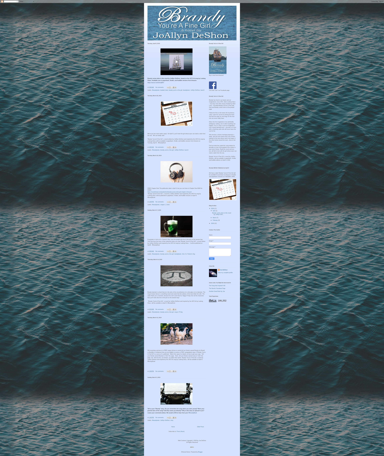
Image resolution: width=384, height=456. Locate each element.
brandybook (186, 90)
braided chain (164, 90)
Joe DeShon (224, 270)
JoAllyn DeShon (195, 90)
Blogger (200, 452)
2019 (212, 208)
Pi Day (181, 312)
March (215, 217)
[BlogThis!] (170, 87)
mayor (176, 312)
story (171, 420)
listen (168, 204)
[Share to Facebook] (174, 87)
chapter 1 (163, 204)
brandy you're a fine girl (175, 90)
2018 (212, 223)
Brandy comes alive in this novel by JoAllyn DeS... (221, 213)
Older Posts (200, 426)
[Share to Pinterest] (175, 87)
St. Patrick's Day (190, 254)
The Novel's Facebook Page (217, 288)
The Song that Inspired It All (217, 285)
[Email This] (168, 87)
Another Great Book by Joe (217, 291)
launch (202, 90)
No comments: (160, 87)
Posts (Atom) (180, 431)
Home (173, 426)
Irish (183, 254)
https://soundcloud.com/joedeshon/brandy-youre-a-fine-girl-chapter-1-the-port (170, 192)
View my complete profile (225, 272)
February (215, 220)
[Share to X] (172, 87)
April (214, 210)
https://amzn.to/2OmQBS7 (156, 82)
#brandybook (156, 90)
